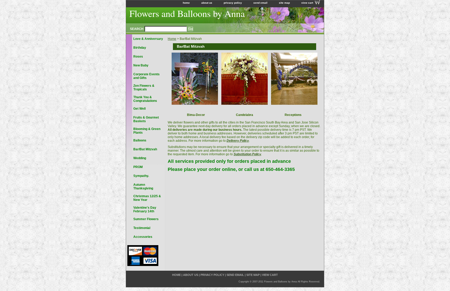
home (186, 2)
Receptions (293, 115)
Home (172, 39)
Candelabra (244, 115)
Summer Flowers (146, 219)
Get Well (139, 108)
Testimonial (141, 228)
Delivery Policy (238, 141)
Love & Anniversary (148, 39)
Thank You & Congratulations (145, 99)
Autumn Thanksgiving (143, 186)
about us (206, 2)
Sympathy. (141, 176)
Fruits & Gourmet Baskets (146, 119)
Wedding (139, 158)
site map (284, 2)
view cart (307, 2)
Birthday (139, 47)
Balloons (139, 140)
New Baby (140, 65)
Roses (138, 56)
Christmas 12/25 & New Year (147, 198)
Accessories (142, 237)
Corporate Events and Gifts (146, 76)
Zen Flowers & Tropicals (143, 87)
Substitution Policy (247, 154)
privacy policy (233, 2)
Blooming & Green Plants (146, 130)
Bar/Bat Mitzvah (145, 149)
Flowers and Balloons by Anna (187, 13)
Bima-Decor (196, 115)
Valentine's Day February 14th (144, 209)
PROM (138, 167)
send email (260, 2)
